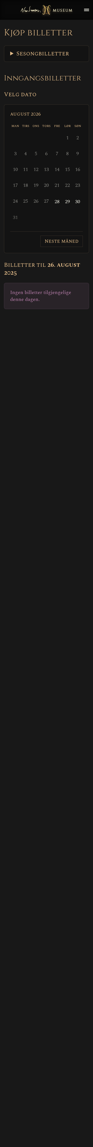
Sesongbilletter (42, 53)
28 (57, 201)
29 (67, 201)
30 (77, 201)
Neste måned (62, 241)
